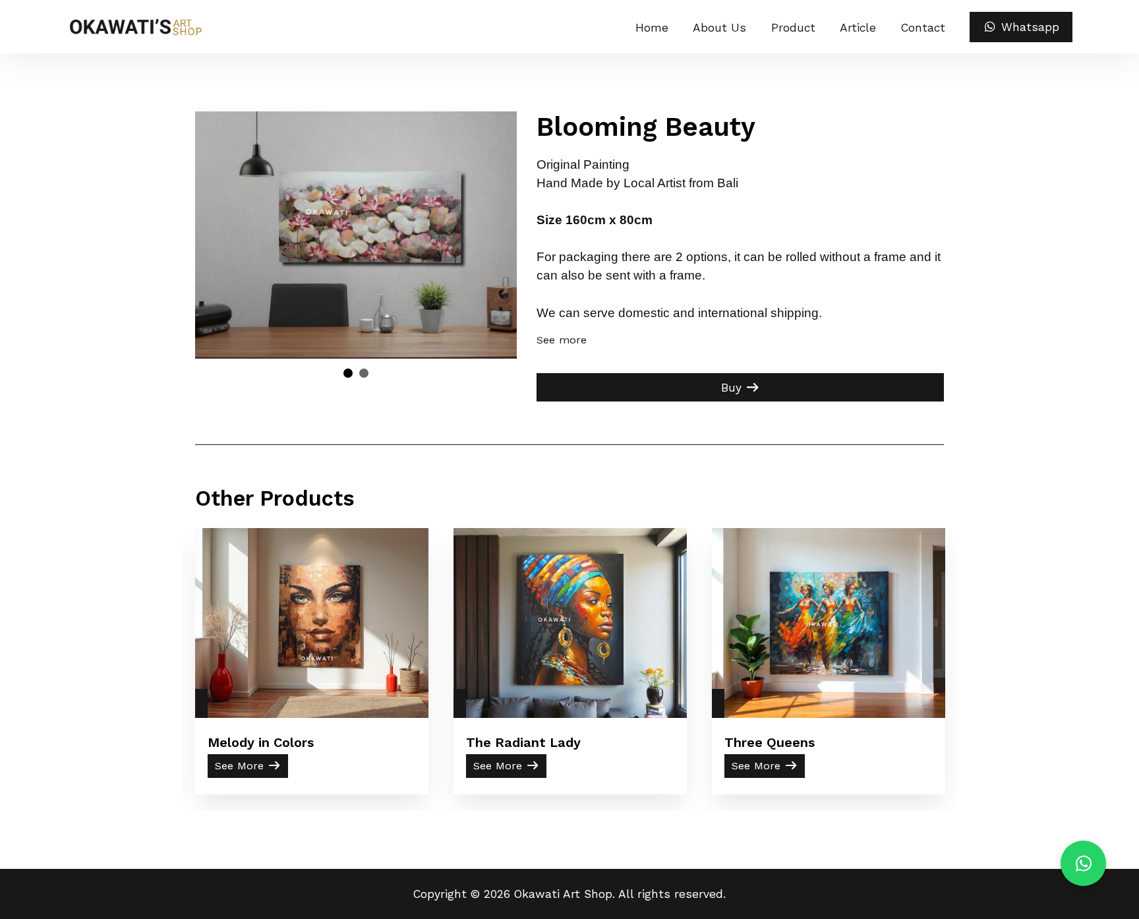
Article (858, 27)
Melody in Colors (261, 742)
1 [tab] (348, 373)
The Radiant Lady (523, 742)
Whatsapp (1028, 27)
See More (241, 765)
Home (651, 27)
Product (793, 27)
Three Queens (769, 742)
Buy (733, 387)
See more (562, 340)
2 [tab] (363, 373)
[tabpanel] (356, 235)
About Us (719, 27)
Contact (923, 27)
